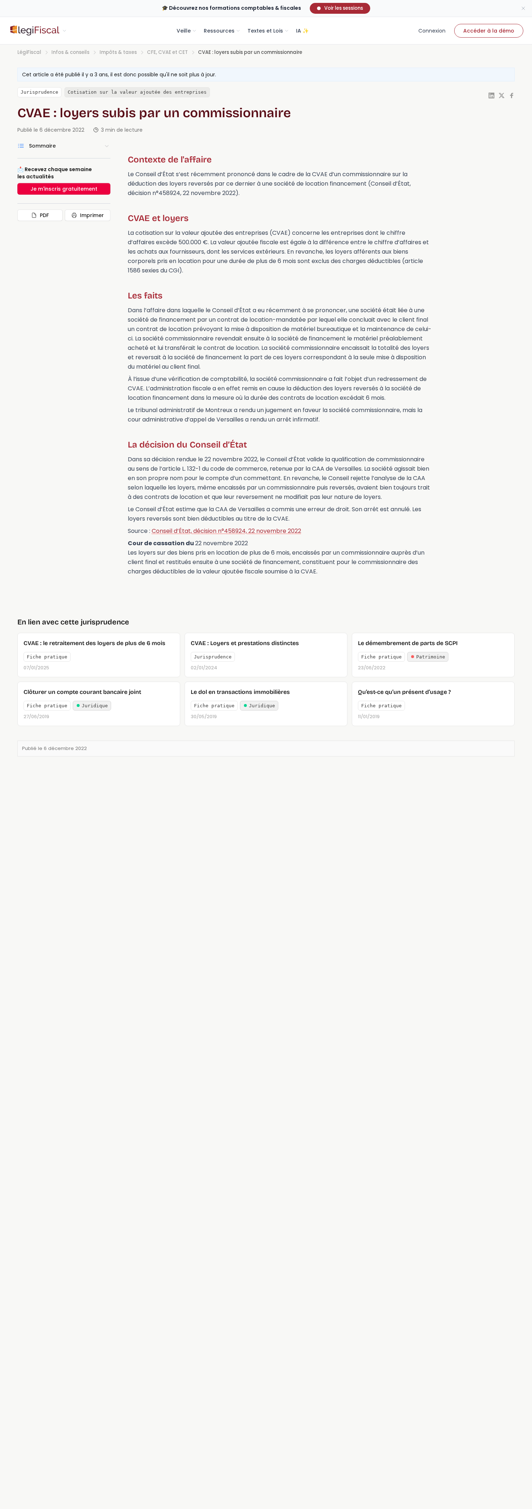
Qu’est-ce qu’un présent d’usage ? (404, 691)
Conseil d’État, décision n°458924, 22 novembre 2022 (226, 531)
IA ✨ (302, 30)
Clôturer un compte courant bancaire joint (82, 691)
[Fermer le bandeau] (523, 8)
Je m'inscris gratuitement (63, 188)
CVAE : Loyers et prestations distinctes (245, 643)
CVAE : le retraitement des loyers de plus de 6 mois (94, 643)
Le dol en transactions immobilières (240, 691)
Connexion (432, 30)
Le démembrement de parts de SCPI (408, 643)
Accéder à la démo (488, 30)
